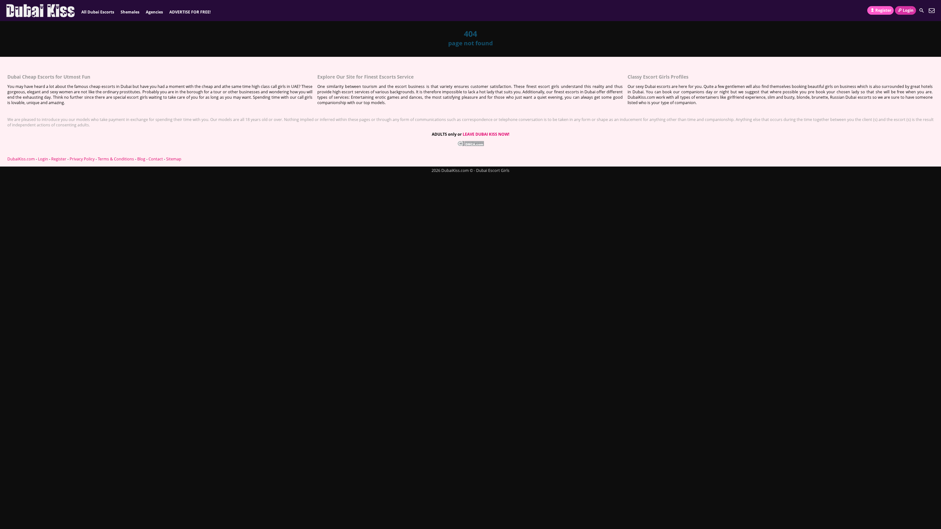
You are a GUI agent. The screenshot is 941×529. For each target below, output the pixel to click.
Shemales (130, 12)
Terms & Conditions (116, 159)
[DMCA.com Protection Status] (470, 144)
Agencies (154, 12)
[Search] (921, 10)
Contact (156, 159)
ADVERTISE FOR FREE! (190, 12)
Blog (141, 159)
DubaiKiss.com (21, 159)
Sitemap (173, 159)
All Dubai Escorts (97, 12)
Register (883, 10)
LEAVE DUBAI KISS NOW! (486, 134)
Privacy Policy (82, 159)
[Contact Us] (931, 10)
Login (908, 10)
